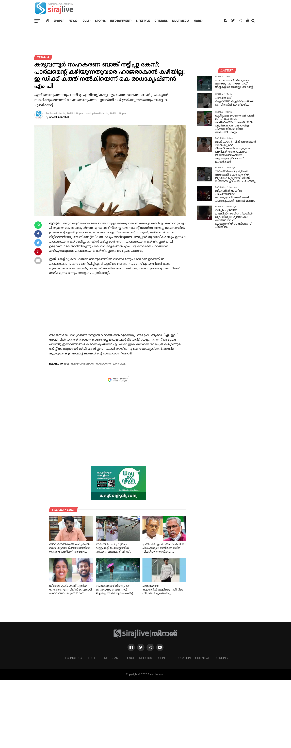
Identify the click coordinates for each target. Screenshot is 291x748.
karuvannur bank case (111, 364)
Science (129, 658)
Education (183, 658)
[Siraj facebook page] (131, 647)
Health (92, 658)
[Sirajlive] (145, 637)
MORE (197, 20)
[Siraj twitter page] (140, 647)
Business (163, 658)
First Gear (110, 658)
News (73, 20)
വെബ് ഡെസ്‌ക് (59, 117)
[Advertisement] (189, 8)
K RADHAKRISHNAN (83, 364)
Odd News (202, 658)
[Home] (47, 21)
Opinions (221, 658)
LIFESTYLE (143, 20)
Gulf (86, 20)
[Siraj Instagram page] (150, 647)
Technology (72, 658)
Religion (145, 658)
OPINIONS (161, 20)
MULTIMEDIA (180, 20)
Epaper (59, 20)
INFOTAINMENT (120, 20)
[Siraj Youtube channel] (160, 647)
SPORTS (100, 20)
